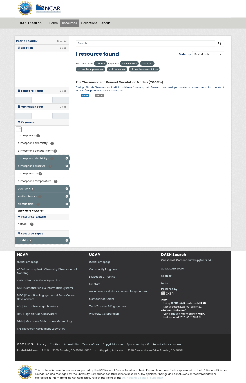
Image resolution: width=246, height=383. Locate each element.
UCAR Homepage (100, 262)
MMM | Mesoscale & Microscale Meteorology (45, 321)
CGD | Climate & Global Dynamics (38, 280)
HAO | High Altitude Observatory (37, 314)
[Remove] (104, 63)
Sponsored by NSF (138, 344)
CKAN (167, 293)
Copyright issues (113, 344)
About (105, 23)
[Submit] (219, 43)
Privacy (41, 344)
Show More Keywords (31, 210)
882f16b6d (177, 303)
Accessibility (71, 344)
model (85, 95)
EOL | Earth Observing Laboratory (37, 306)
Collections (89, 23)
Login (164, 283)
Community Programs (103, 269)
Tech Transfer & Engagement (108, 306)
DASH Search (31, 23)
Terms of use (90, 344)
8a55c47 (176, 313)
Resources (69, 23)
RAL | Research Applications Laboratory (41, 328)
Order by (185, 54)
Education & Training (102, 276)
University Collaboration (104, 313)
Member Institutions (101, 299)
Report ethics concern (167, 344)
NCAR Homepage (28, 262)
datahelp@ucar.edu (200, 260)
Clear (63, 47)
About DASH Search (173, 268)
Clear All (62, 41)
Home (53, 23)
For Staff (94, 284)
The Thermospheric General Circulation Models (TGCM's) (119, 82)
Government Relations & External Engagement (118, 291)
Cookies (55, 344)
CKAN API (166, 276)
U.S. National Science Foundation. (143, 378)
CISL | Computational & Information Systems (45, 288)
